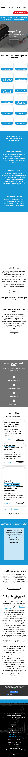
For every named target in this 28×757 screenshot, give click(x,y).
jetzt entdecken (14, 41)
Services (17, 7)
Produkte (3, 7)
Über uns (24, 7)
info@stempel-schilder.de (14, 736)
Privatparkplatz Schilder (16, 609)
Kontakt (14, 727)
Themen (10, 7)
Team (14, 722)
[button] (1, 36)
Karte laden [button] (14, 691)
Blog (14, 725)
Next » (16, 509)
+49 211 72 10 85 (14, 734)
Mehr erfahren (14, 689)
